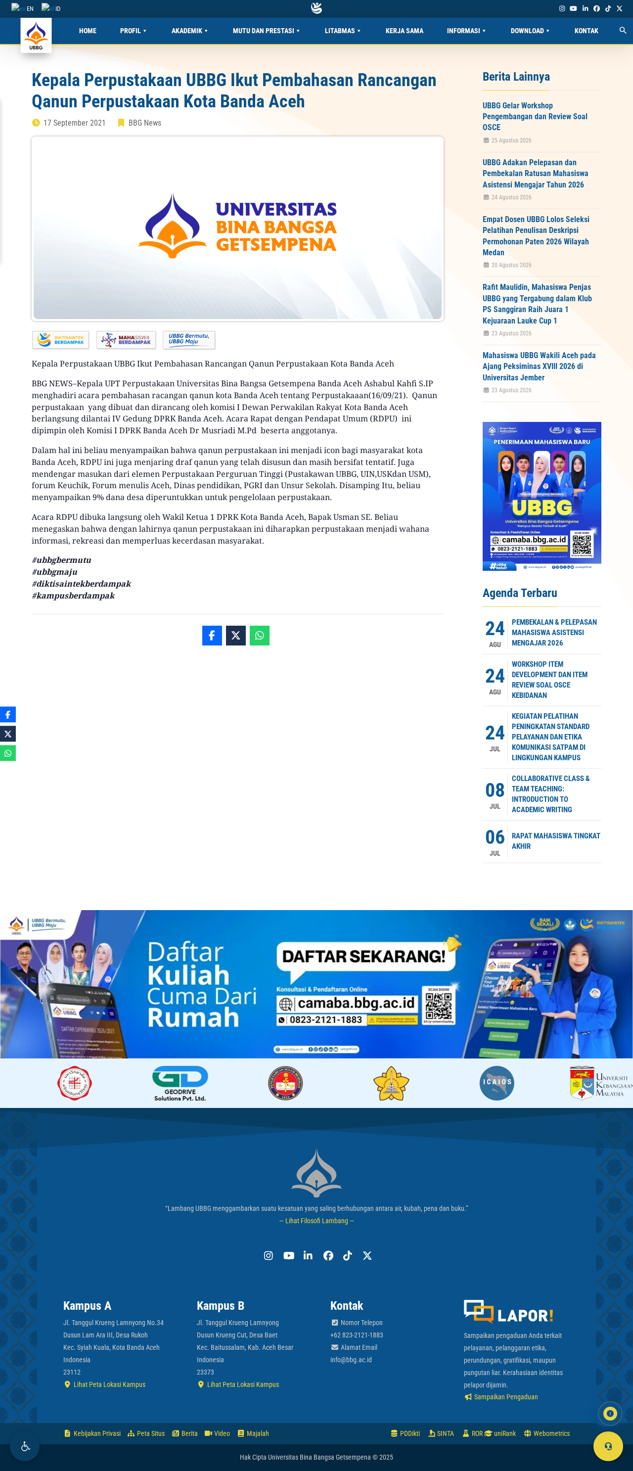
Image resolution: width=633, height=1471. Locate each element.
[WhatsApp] (260, 635)
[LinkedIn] (585, 8)
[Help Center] (608, 1446)
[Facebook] (596, 8)
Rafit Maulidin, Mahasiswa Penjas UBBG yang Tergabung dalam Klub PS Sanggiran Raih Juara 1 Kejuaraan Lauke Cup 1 (537, 303)
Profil (130, 31)
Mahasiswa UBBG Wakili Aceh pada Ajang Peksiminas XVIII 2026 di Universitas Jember (539, 366)
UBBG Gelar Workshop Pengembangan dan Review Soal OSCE (535, 117)
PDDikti (409, 1433)
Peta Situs (150, 1433)
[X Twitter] (620, 8)
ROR (476, 1433)
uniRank (504, 1433)
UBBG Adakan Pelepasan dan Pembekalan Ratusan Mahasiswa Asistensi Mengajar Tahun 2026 (535, 173)
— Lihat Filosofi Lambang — (317, 1221)
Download (527, 31)
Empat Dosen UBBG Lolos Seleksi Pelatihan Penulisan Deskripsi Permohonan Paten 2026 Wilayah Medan (536, 236)
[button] (25, 1446)
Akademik (187, 31)
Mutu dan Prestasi (263, 31)
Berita (189, 1433)
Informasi (463, 31)
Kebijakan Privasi (96, 1433)
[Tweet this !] (236, 635)
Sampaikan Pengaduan (505, 1397)
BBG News (145, 123)
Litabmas (340, 31)
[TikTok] (608, 8)
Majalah (257, 1433)
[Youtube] (574, 8)
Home (87, 31)
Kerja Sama (404, 31)
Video (221, 1433)
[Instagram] (562, 8)
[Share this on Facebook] (212, 635)
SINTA (445, 1433)
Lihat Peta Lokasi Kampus (108, 1384)
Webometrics (551, 1433)
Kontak (586, 31)
